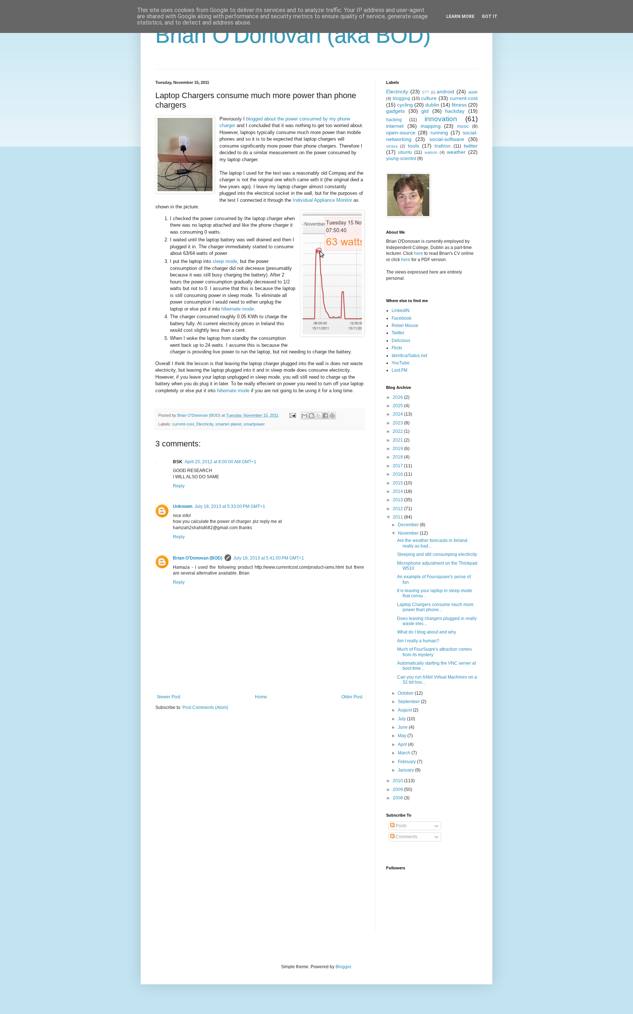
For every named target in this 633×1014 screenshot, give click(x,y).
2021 (398, 440)
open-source (400, 132)
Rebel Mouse (405, 325)
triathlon (442, 146)
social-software (446, 139)
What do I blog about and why (426, 632)
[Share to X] (318, 415)
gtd (425, 111)
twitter (471, 146)
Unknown (182, 506)
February (407, 761)
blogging (401, 98)
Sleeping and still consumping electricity (437, 554)
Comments (406, 836)
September (409, 701)
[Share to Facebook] (325, 415)
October (406, 693)
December (409, 524)
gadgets (395, 111)
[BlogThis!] (311, 415)
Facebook (401, 318)
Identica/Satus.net (409, 355)
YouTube (401, 362)
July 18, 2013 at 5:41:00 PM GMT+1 (268, 558)
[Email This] (304, 415)
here (418, 253)
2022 (398, 431)
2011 (398, 517)
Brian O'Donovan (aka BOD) (293, 35)
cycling (405, 105)
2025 (398, 405)
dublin (432, 105)
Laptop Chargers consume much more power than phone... (435, 607)
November (409, 533)
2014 (398, 491)
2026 (398, 397)
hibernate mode (237, 309)
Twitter (398, 332)
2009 (398, 789)
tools (413, 146)
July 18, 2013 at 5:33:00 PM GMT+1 (230, 506)
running (439, 132)
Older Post (351, 696)
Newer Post (168, 696)
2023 (398, 423)
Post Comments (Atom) (205, 707)
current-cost (183, 424)
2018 (398, 457)
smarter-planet (228, 424)
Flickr (397, 347)
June (403, 727)
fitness (459, 105)
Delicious (401, 340)
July (402, 718)
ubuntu (405, 152)
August (405, 710)
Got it (489, 16)
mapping (431, 126)
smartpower (254, 424)
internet (395, 126)
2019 (398, 448)
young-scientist (401, 158)
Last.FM (399, 370)
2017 (398, 465)
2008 (398, 798)
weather (456, 152)
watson (431, 152)
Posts (401, 825)
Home (261, 696)
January (406, 770)
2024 (398, 414)
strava (391, 146)
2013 (398, 499)
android (445, 91)
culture (429, 98)
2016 (398, 474)
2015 (398, 483)
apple (473, 92)
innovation (441, 119)
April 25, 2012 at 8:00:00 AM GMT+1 (220, 461)
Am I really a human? (418, 640)
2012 (398, 508)
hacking (394, 119)
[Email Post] (292, 415)
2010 (398, 780)
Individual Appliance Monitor (322, 200)
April (403, 744)
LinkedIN (401, 310)
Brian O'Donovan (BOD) (197, 558)
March (404, 752)
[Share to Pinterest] (332, 415)
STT (425, 92)
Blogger (343, 966)
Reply (179, 486)
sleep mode (224, 261)
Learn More (460, 16)
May (402, 735)
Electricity (204, 424)
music (463, 126)
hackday (454, 111)
